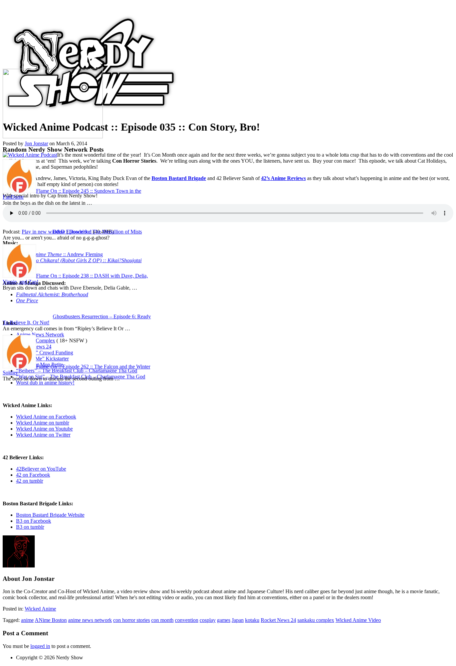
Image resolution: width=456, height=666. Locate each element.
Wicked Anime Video (358, 620)
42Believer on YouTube (41, 469)
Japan (238, 620)
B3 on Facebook (33, 521)
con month (162, 620)
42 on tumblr (29, 481)
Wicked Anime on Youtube (44, 429)
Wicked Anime (40, 609)
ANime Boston (51, 620)
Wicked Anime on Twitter (43, 435)
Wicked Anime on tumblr (42, 423)
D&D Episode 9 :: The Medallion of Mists (97, 231)
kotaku (252, 620)
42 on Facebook (33, 475)
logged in (40, 646)
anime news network (90, 620)
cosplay (208, 620)
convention (186, 620)
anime (27, 620)
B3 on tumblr (30, 527)
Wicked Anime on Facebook (46, 417)
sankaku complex (315, 620)
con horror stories (131, 620)
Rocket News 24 (278, 620)
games (223, 620)
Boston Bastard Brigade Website (50, 515)
